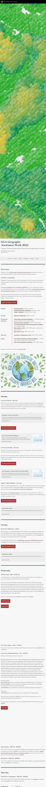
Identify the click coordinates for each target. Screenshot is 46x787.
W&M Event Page (5, 600)
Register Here (5, 606)
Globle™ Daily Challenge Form (8, 500)
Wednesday (26, 258)
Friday (37, 258)
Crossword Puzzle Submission (8, 427)
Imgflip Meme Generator (24, 540)
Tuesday (20, 258)
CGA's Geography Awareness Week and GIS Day (20, 272)
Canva (4, 542)
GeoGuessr (35, 779)
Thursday (32, 258)
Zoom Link (4, 707)
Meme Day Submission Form (8, 546)
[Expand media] (23, 371)
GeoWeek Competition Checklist (9, 302)
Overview (10, 258)
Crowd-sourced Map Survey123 (8, 463)
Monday (15, 258)
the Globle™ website (14, 492)
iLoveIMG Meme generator (36, 540)
